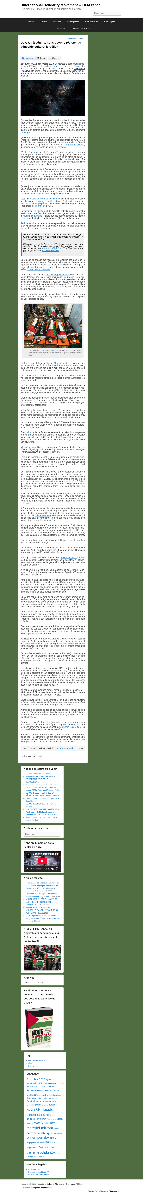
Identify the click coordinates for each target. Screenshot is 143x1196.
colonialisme (44, 1095)
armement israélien (35, 1083)
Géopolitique (34, 1114)
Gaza (44, 1105)
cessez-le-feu (52, 1090)
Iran (44, 1119)
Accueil (31, 22)
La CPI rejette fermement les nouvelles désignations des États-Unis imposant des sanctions (43, 918)
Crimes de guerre (50, 1098)
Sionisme (33, 1152)
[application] (42, 861)
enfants (38, 1105)
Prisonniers (49, 1137)
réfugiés (49, 1142)
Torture (57, 1153)
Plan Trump (36, 1138)
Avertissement (34, 1169)
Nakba (56, 1129)
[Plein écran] (57, 868)
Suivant (81, 39)
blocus (40, 1091)
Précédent (70, 39)
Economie (30, 1105)
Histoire (46, 1114)
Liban (60, 1118)
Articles (43, 22)
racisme (40, 1143)
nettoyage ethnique (39, 1133)
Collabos (32, 1094)
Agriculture (50, 1080)
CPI (41, 1098)
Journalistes (51, 1119)
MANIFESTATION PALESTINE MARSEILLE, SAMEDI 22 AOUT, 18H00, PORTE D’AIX (42, 910)
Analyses (57, 22)
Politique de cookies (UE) (38, 1172)
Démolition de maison (49, 1101)
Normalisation (57, 1134)
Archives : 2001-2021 (80, 28)
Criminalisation (34, 1101)
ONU (29, 1138)
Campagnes (109, 22)
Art (46, 1083)
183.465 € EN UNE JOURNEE (38, 774)
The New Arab (66, 748)
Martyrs (30, 1123)
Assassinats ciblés (55, 1083)
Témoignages (73, 22)
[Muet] (52, 868)
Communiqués (91, 22)
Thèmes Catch (115, 1191)
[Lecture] (27, 868)
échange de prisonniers (36, 1157)
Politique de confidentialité (39, 1175)
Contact (31, 1063)
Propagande (31, 1143)
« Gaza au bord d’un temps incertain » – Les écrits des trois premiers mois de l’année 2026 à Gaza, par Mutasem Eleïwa (43, 787)
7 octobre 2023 (36, 1079)
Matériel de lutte (44, 1123)
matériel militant (40, 1128)
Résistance (46, 1147)
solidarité (47, 1152)
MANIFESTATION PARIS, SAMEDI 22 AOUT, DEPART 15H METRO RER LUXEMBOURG (41, 902)
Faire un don (33, 1066)
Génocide (44, 1109)
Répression (32, 1148)
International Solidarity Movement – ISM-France (61, 5)
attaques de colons (36, 1086)
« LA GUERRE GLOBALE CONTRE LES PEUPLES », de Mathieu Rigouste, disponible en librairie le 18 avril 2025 (42, 812)
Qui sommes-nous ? (36, 1060)
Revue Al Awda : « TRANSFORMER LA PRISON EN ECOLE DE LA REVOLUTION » (42, 779)
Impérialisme (34, 1118)
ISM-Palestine (59, 28)
